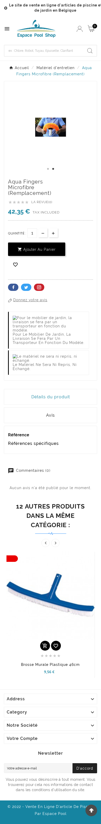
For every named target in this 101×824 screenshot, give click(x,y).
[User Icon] (80, 29)
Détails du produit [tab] (50, 396)
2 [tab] (53, 169)
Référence (18, 434)
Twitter (26, 287)
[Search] (89, 51)
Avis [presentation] (50, 415)
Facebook (13, 287)
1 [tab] (48, 169)
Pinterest (39, 287)
